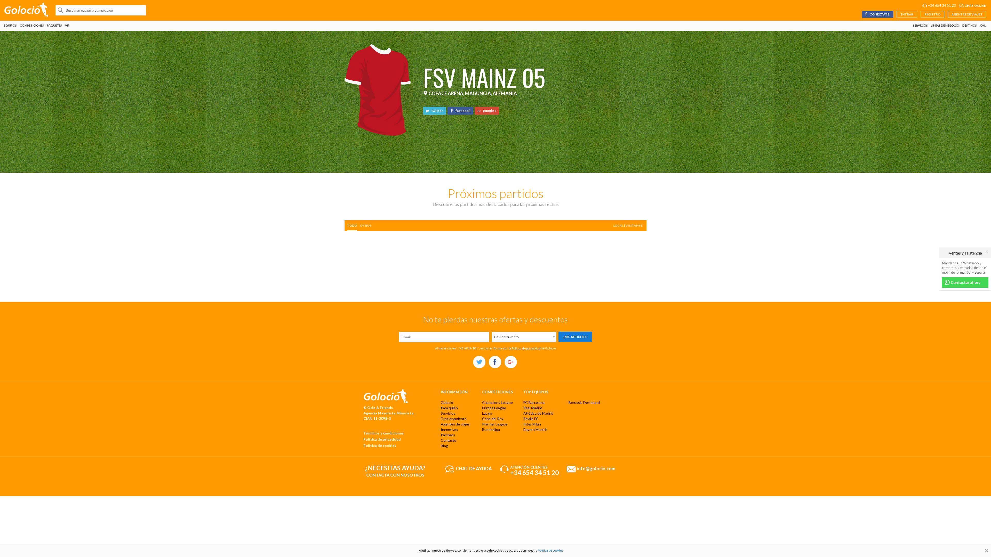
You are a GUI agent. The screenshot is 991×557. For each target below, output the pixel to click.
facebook (462, 111)
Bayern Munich (535, 429)
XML (983, 25)
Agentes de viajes (967, 14)
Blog (444, 446)
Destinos (969, 25)
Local (618, 225)
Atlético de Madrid (538, 413)
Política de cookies (379, 445)
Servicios (920, 25)
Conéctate (879, 14)
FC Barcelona (534, 402)
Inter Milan (532, 424)
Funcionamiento (454, 418)
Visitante (634, 225)
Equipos (10, 25)
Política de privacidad (526, 348)
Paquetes (54, 25)
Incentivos (449, 429)
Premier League (494, 424)
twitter (436, 111)
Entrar (906, 14)
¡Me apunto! (575, 337)
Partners (448, 435)
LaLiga (487, 413)
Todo (352, 225)
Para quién (449, 408)
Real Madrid (532, 408)
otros (365, 225)
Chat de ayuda (474, 468)
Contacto (448, 440)
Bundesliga (491, 429)
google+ (489, 111)
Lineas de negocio (945, 25)
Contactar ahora (965, 282)
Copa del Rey (492, 418)
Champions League (497, 402)
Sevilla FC (531, 418)
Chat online (975, 5)
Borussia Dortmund (584, 402)
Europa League (494, 408)
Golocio (447, 402)
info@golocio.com (596, 468)
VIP (67, 25)
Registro (932, 14)
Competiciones (32, 25)
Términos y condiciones (383, 433)
